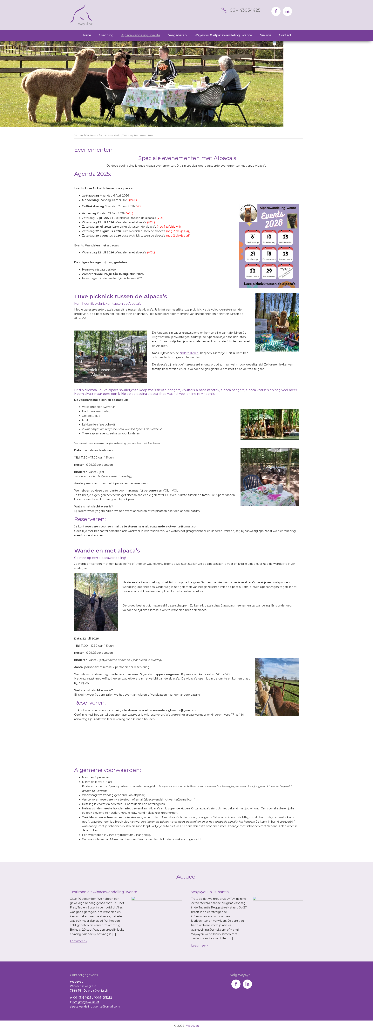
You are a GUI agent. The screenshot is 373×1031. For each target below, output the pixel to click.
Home (94, 135)
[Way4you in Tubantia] (278, 914)
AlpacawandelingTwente (116, 135)
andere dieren (189, 353)
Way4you (82, 15)
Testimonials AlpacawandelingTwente (103, 892)
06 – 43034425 (245, 10)
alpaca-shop (157, 394)
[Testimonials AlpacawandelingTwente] (157, 914)
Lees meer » (78, 941)
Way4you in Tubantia (210, 892)
